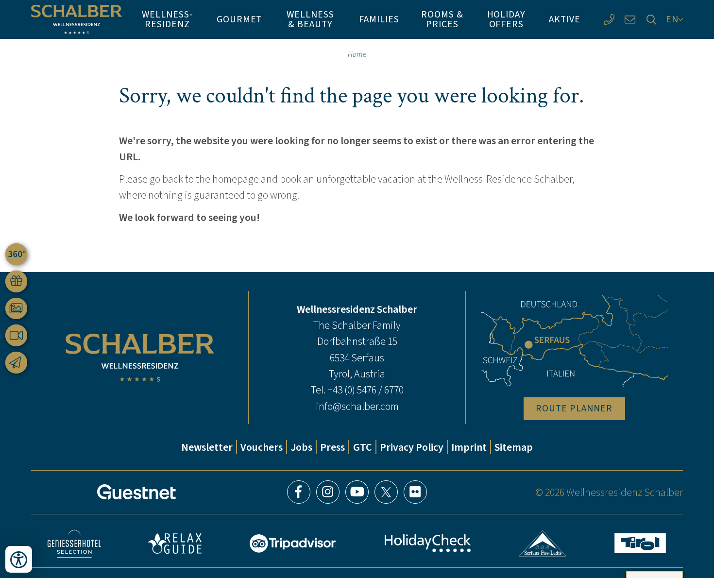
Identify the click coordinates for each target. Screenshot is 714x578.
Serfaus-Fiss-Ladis (543, 543)
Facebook (298, 492)
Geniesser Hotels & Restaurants (74, 543)
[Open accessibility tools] (18, 559)
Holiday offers (506, 19)
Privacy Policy (411, 447)
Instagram (328, 492)
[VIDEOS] (16, 335)
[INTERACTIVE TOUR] (16, 254)
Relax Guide (175, 543)
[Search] (651, 19)
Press (332, 447)
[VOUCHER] (16, 281)
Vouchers (261, 447)
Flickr (415, 492)
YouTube (357, 492)
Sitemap (513, 447)
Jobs (301, 447)
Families (379, 19)
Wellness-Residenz (167, 19)
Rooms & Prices (442, 19)
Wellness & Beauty (310, 19)
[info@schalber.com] (630, 19)
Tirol (640, 543)
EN (672, 19)
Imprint (469, 447)
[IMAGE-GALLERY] (16, 309)
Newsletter (207, 447)
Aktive (564, 19)
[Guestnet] (136, 492)
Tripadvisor (293, 543)
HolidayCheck (427, 543)
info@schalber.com (357, 406)
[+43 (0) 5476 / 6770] (608, 19)
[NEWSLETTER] (16, 363)
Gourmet (239, 19)
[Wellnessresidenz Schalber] (76, 19)
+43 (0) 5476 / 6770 (365, 390)
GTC (362, 447)
